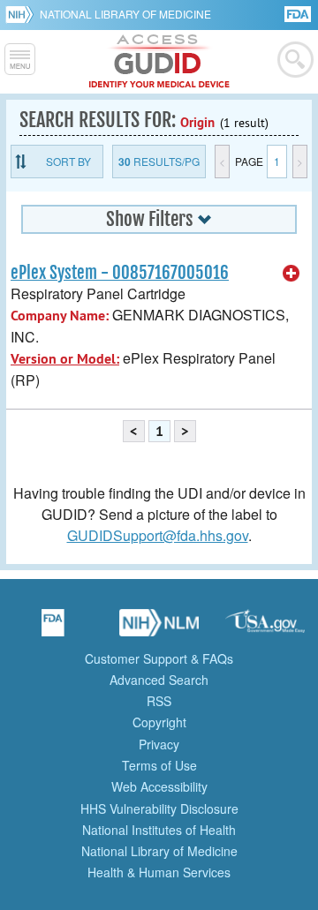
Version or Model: (65, 359)
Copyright (159, 722)
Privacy (159, 744)
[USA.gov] (265, 628)
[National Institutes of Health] (22, 14)
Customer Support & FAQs (159, 658)
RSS (159, 701)
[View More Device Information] (291, 273)
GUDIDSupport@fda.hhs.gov (157, 535)
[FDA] (299, 12)
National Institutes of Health (159, 830)
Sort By (68, 161)
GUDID (159, 61)
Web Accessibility (159, 786)
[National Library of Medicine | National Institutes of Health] (159, 628)
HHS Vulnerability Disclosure (159, 808)
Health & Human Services (159, 872)
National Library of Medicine (125, 13)
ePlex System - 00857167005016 (120, 272)
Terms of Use (159, 765)
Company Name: (60, 315)
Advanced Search (159, 679)
